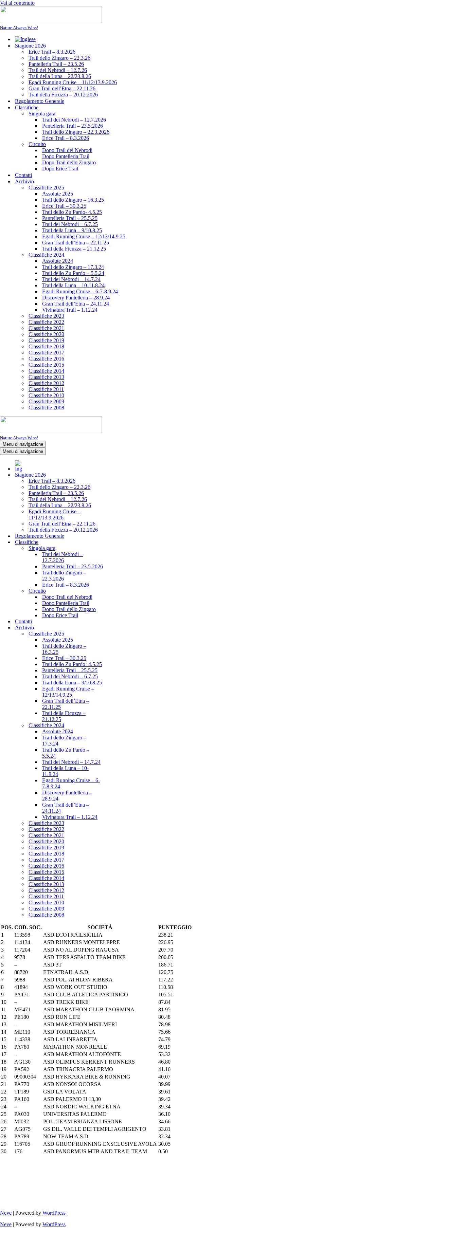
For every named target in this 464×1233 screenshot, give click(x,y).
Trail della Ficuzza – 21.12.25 (74, 249)
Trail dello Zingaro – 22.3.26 (59, 58)
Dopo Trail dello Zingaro (69, 162)
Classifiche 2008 (46, 407)
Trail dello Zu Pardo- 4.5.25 (72, 212)
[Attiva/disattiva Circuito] (119, 591)
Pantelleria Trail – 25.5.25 (69, 218)
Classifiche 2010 (46, 395)
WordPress (54, 1213)
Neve (6, 1213)
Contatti (23, 175)
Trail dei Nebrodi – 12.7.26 (58, 70)
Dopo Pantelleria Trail (65, 156)
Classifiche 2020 (46, 334)
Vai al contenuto (17, 3)
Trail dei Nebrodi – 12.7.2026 (74, 120)
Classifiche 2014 (46, 371)
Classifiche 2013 (46, 377)
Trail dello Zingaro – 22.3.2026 (75, 132)
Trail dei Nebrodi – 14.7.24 (71, 279)
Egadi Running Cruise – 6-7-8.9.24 (80, 291)
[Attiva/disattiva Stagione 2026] (119, 475)
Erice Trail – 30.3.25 (64, 206)
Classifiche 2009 (46, 401)
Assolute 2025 (57, 194)
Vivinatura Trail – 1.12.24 (69, 310)
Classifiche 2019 (46, 340)
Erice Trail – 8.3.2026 (52, 52)
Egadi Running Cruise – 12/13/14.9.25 (83, 236)
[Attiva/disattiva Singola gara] (119, 548)
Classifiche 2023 (46, 316)
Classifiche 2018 (46, 346)
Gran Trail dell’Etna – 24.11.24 (75, 304)
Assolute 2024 (57, 261)
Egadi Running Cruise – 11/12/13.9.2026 (73, 82)
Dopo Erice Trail (60, 168)
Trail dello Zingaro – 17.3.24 (73, 267)
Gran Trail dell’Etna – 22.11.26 (62, 88)
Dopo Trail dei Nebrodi (67, 150)
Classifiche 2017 (46, 352)
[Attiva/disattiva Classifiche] (119, 542)
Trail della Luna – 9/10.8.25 (72, 230)
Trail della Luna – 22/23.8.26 (60, 76)
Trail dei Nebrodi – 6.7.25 (70, 224)
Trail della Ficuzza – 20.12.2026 (63, 94)
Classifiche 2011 (46, 389)
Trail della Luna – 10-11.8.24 (73, 285)
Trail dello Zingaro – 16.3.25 (73, 200)
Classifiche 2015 (46, 365)
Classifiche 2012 (46, 383)
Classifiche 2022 (46, 322)
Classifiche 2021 (46, 328)
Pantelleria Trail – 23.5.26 (56, 64)
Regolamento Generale (39, 101)
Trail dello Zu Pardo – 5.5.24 (73, 273)
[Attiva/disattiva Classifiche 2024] (119, 726)
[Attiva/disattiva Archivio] (119, 628)
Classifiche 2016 (46, 359)
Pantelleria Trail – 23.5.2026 (72, 126)
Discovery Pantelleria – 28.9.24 (76, 297)
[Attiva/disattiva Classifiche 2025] (119, 634)
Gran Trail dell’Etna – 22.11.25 (75, 242)
